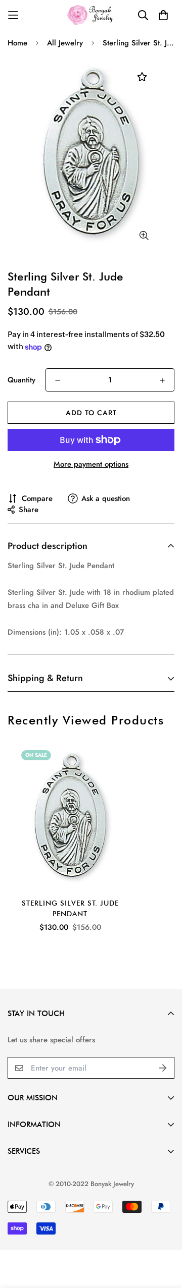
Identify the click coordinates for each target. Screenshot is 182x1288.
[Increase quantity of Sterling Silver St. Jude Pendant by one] (162, 380)
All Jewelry (65, 42)
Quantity (21, 379)
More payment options (91, 464)
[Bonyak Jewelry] (91, 15)
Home (17, 42)
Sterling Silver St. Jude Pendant (70, 908)
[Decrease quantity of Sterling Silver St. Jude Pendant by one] (57, 380)
